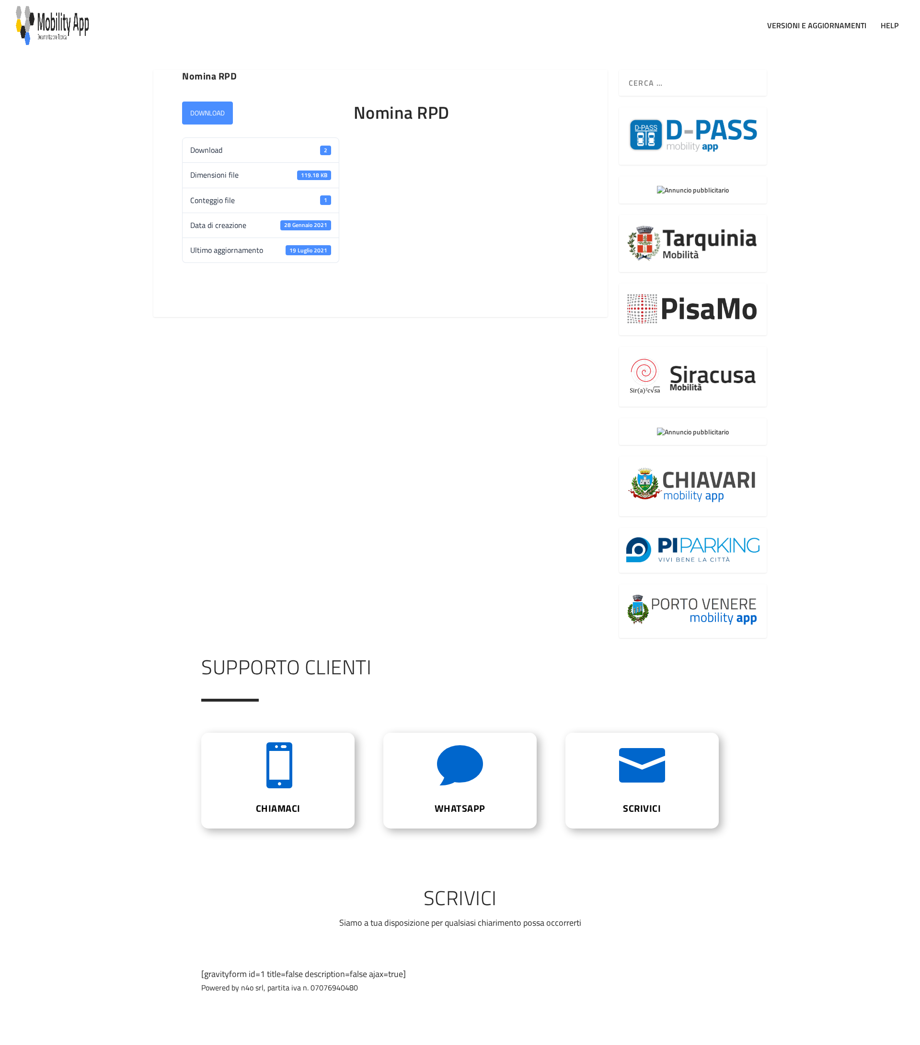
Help (889, 26)
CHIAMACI (278, 808)
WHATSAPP (460, 808)
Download (207, 113)
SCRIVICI (642, 808)
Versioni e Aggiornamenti (816, 26)
